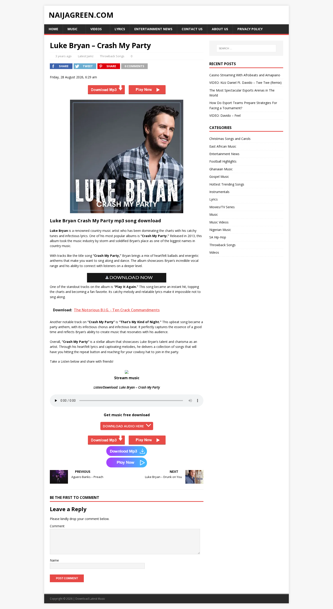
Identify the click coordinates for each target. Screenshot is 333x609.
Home (53, 29)
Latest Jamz (86, 56)
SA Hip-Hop (217, 237)
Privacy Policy (250, 29)
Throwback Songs (112, 56)
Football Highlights (222, 161)
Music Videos (219, 222)
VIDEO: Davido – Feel (225, 115)
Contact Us (192, 29)
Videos (96, 29)
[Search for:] (246, 48)
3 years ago (64, 56)
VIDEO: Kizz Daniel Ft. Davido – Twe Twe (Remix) (245, 82)
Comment (57, 526)
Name (54, 560)
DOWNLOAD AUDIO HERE (123, 426)
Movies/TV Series (222, 207)
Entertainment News (153, 29)
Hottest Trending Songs (226, 184)
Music (72, 29)
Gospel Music (219, 176)
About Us (220, 29)
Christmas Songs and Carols (230, 138)
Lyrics (120, 29)
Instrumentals (219, 192)
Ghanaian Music (221, 169)
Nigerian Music (220, 230)
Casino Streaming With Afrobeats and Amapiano (244, 75)
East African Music (222, 146)
